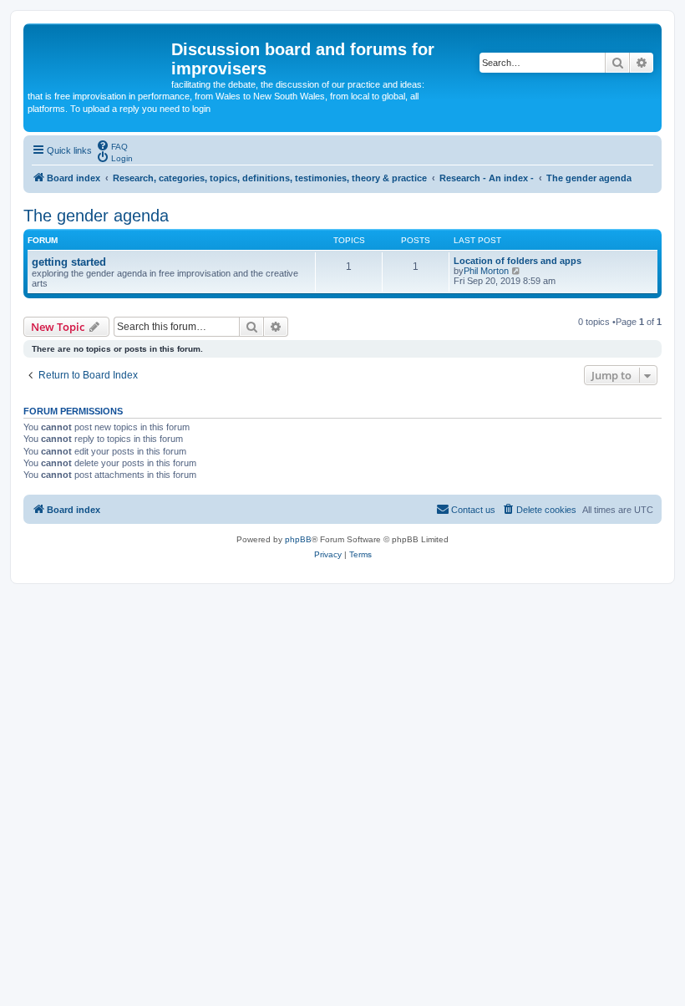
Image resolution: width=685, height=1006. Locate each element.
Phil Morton (486, 271)
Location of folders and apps (517, 261)
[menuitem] (112, 145)
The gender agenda (96, 215)
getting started (69, 262)
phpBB (298, 539)
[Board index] (99, 54)
